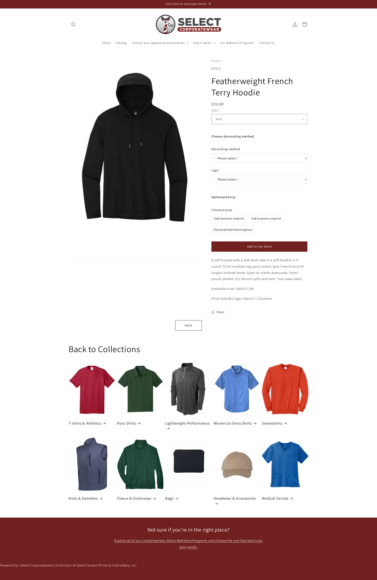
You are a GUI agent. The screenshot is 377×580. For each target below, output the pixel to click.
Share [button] (220, 312)
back (188, 325)
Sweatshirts (272, 423)
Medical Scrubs (275, 498)
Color (214, 110)
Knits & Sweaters (83, 498)
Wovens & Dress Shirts (233, 423)
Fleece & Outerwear (134, 498)
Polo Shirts (126, 423)
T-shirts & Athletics (85, 423)
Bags (169, 498)
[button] (73, 24)
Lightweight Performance (187, 423)
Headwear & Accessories (235, 498)
